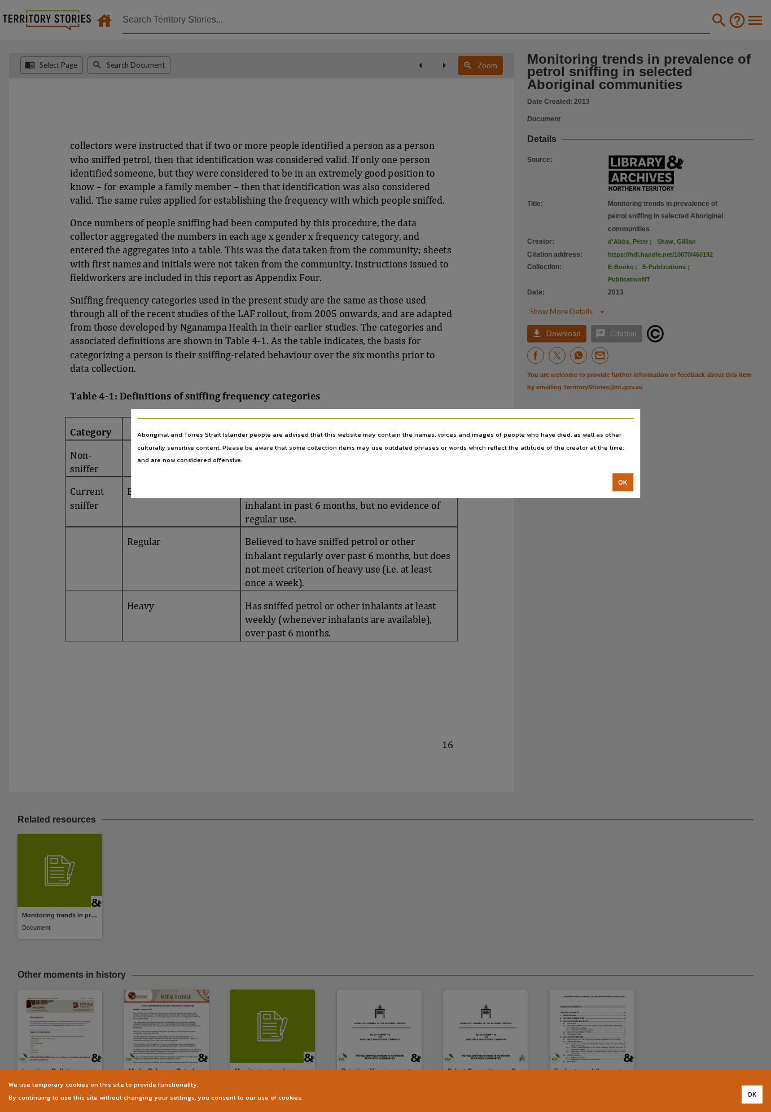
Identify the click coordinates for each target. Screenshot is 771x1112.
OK (623, 482)
